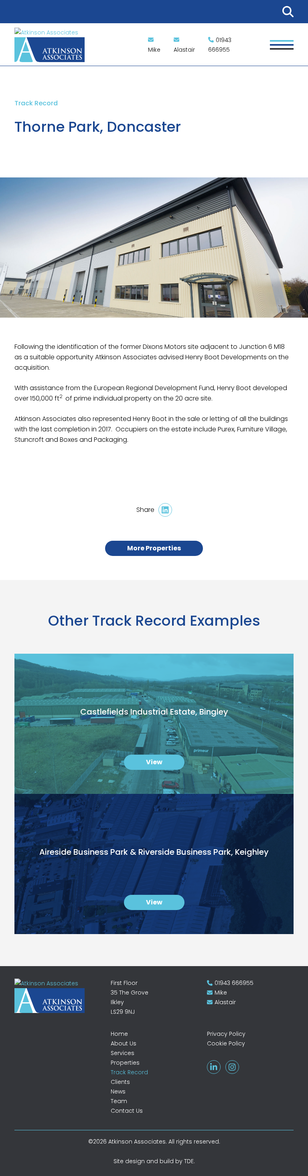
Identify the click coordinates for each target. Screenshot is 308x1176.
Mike (154, 50)
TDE (189, 1161)
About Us (123, 1043)
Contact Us (127, 1111)
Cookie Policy (226, 1043)
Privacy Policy (226, 1034)
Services (122, 1053)
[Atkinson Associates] (57, 995)
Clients (120, 1082)
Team (119, 1101)
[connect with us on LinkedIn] (214, 1067)
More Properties (154, 548)
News (118, 1091)
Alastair (184, 50)
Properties (125, 1063)
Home (119, 1034)
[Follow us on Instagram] (232, 1067)
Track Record (129, 1072)
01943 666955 (219, 45)
